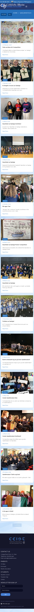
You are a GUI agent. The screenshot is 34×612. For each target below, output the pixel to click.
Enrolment (3, 566)
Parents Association (6, 568)
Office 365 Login (6, 603)
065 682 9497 (5, 1)
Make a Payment (18, 1)
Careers (3, 579)
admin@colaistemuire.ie (10, 558)
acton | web (21, 606)
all (10, 14)
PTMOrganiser (27, 1)
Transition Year (4, 577)
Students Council (5, 574)
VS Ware (3, 564)
